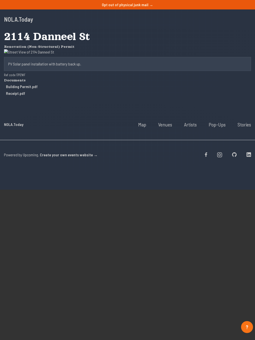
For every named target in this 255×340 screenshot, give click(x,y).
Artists (190, 124)
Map (142, 124)
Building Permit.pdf (22, 86)
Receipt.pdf (15, 93)
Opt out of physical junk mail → (127, 4)
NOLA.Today (18, 19)
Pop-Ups (217, 124)
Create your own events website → (69, 154)
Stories (244, 124)
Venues (165, 124)
